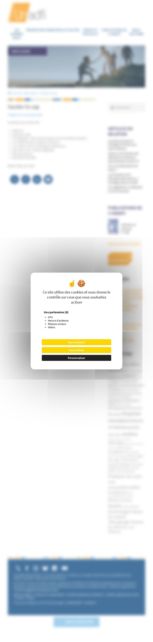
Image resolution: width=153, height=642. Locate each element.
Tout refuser (76, 350)
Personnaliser (76, 358)
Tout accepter (76, 342)
